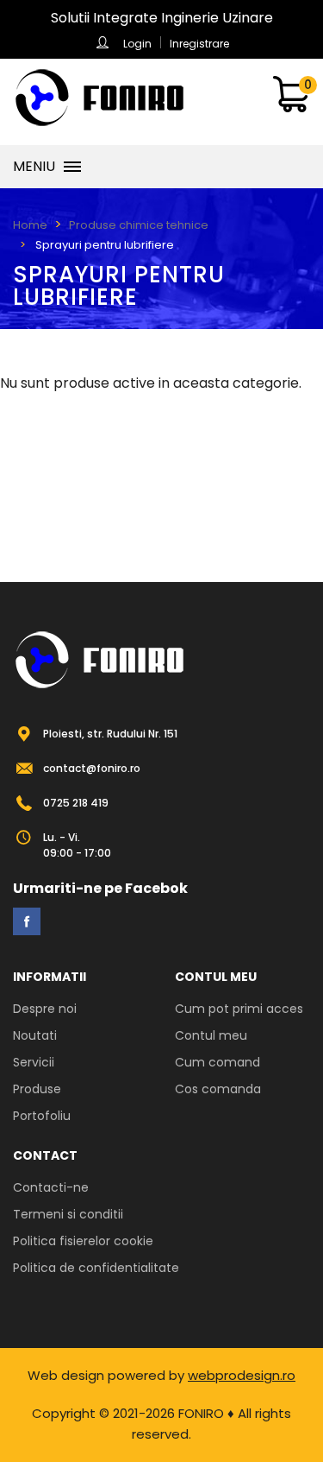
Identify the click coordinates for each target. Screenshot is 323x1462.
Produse (37, 1089)
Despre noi (45, 1008)
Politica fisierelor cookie (83, 1241)
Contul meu (211, 1035)
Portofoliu (42, 1115)
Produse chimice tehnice (138, 225)
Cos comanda (218, 1089)
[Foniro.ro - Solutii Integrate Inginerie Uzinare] (99, 97)
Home (30, 225)
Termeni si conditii (68, 1214)
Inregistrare (199, 43)
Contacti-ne (51, 1187)
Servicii (33, 1062)
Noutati (35, 1035)
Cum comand (217, 1062)
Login (137, 43)
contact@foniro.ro (91, 768)
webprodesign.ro (241, 1375)
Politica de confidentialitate (96, 1267)
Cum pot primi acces (239, 1008)
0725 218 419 (76, 802)
